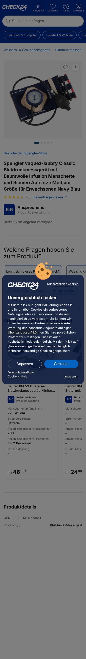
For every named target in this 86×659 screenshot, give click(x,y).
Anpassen (25, 364)
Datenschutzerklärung (21, 372)
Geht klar (61, 364)
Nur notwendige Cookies (62, 284)
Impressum (71, 376)
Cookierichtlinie (17, 376)
